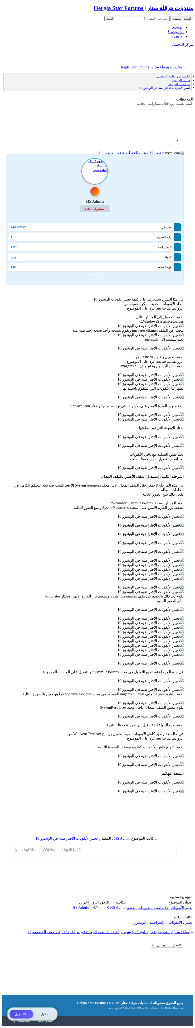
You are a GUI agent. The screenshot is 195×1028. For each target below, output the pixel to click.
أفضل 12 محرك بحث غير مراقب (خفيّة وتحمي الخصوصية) (73, 932)
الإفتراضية (157, 922)
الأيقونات (175, 922)
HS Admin (121, 838)
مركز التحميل (182, 45)
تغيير (188, 922)
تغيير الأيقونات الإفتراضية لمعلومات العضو (159, 908)
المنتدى (178, 27)
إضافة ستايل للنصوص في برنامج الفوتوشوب (155, 932)
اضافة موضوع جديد (145, 116)
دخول (44, 1014)
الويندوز (140, 922)
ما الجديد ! (176, 32)
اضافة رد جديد (172, 116)
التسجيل (20, 1014)
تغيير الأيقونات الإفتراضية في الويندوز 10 (130, 153)
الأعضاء (178, 36)
